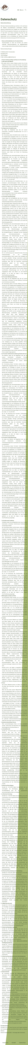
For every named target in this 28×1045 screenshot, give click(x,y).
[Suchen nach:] (25, 10)
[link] (8, 57)
